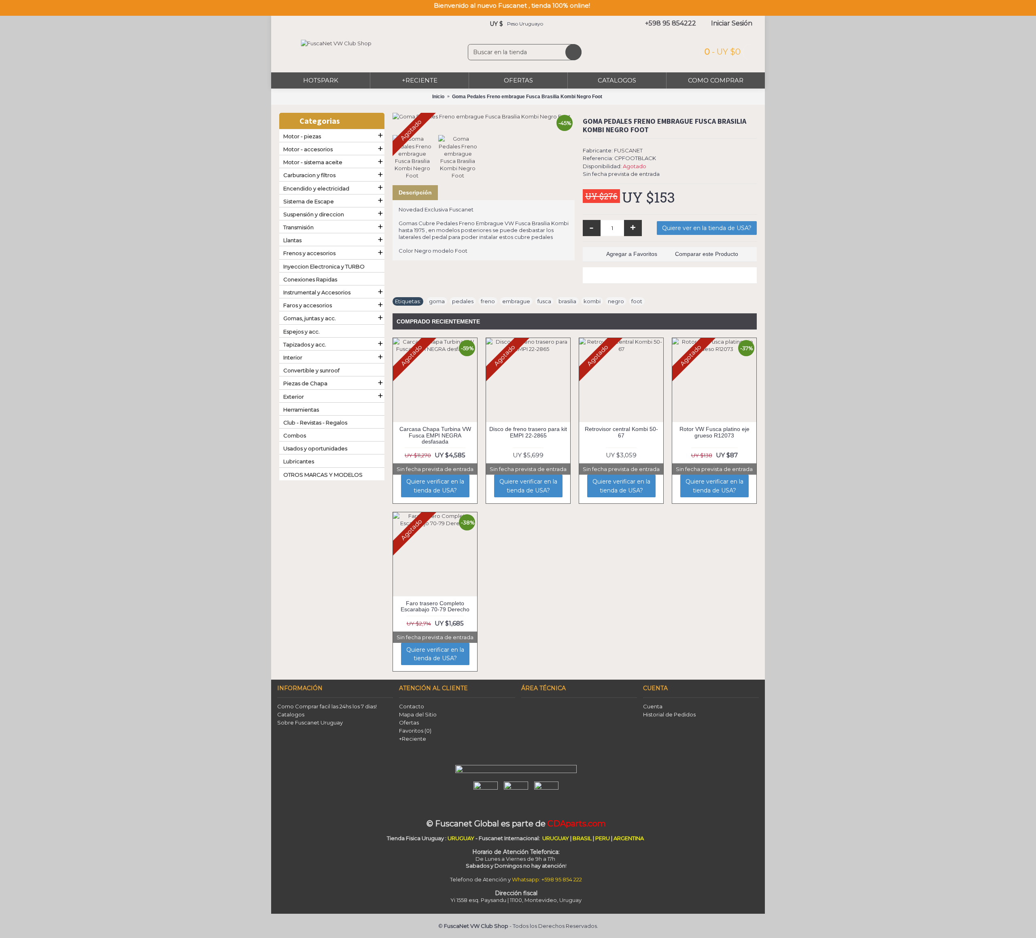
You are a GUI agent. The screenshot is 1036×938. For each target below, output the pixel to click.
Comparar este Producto (706, 254)
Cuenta (652, 706)
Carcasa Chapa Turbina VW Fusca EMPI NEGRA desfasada (435, 435)
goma (437, 301)
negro (616, 301)
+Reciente (412, 738)
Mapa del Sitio (418, 714)
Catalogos (290, 714)
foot (636, 301)
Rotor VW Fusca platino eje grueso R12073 (714, 432)
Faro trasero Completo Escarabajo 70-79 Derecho (435, 606)
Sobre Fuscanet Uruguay (310, 722)
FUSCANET (628, 150)
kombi (592, 301)
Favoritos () (415, 730)
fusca (544, 301)
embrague (516, 301)
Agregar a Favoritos (631, 254)
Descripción (415, 192)
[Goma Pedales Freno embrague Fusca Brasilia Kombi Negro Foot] (484, 116)
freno (488, 301)
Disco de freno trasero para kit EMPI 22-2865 (528, 432)
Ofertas (409, 722)
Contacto (411, 706)
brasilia (567, 301)
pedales (462, 301)
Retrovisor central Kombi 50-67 (621, 432)
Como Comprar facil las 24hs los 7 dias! (327, 706)
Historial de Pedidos (669, 714)
